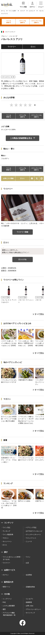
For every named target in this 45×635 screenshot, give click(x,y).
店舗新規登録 (30, 587)
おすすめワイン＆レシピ (34, 531)
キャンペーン (7, 541)
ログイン (6, 575)
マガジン (6, 538)
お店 (27, 563)
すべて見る (39, 314)
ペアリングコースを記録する (36, 21)
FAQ (4, 602)
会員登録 (29, 575)
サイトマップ (30, 613)
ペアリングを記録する (22, 21)
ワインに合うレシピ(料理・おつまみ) (12, 558)
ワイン (28, 557)
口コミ (33, 47)
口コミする (22, 259)
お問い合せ (29, 606)
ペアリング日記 (31, 527)
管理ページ (6, 587)
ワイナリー (12, 47)
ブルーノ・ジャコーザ (9, 36)
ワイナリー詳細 (22, 232)
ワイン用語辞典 (8, 534)
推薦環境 (29, 602)
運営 (4, 609)
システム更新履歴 (9, 606)
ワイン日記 (6, 527)
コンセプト (29, 599)
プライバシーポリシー (33, 609)
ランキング (6, 531)
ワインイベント (31, 538)
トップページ (7, 599)
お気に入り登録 (8, 178)
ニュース (29, 541)
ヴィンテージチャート (33, 534)
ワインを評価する (8, 21)
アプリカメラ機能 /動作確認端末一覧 (9, 614)
